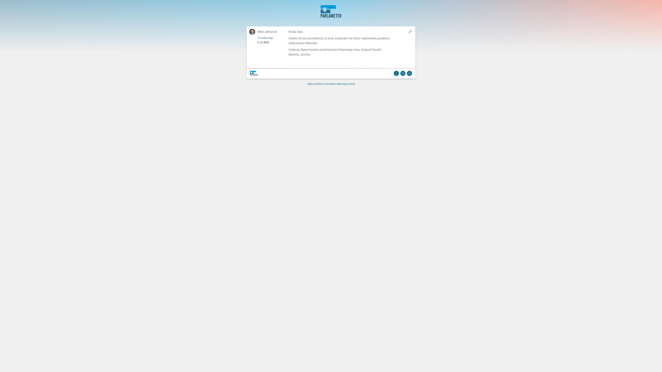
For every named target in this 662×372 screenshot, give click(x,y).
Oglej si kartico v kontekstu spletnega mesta (331, 83)
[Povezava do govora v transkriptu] (410, 31)
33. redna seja (265, 38)
